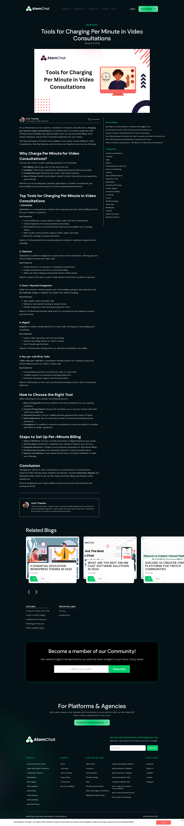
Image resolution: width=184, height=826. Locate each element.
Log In (132, 9)
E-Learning (109, 195)
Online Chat (110, 204)
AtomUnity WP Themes (114, 185)
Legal (107, 160)
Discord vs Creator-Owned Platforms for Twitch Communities (127, 133)
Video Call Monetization (114, 176)
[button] (67, 9)
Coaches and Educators (114, 153)
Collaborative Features (36, 619)
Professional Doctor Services (116, 166)
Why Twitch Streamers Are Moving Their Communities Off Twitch (128, 139)
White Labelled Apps (35, 628)
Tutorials (109, 211)
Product (108, 198)
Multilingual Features (35, 623)
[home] (37, 8)
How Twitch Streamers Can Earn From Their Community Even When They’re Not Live (135, 136)
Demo (113, 9)
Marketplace (110, 207)
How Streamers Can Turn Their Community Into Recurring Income (129, 130)
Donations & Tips (112, 179)
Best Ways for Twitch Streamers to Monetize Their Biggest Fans (128, 127)
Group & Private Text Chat (38, 611)
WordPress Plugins (112, 201)
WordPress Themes (112, 217)
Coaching (109, 156)
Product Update (111, 188)
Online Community (112, 214)
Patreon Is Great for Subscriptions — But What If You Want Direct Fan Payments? (134, 143)
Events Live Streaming (113, 169)
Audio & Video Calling (35, 615)
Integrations (64, 615)
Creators (109, 172)
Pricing (106, 9)
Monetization (92, 25)
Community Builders (113, 192)
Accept (163, 822)
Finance (108, 163)
